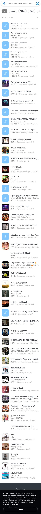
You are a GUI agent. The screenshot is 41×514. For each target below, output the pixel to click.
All (4, 11)
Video (22, 11)
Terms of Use (20, 489)
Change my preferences (10, 504)
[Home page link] (4, 3)
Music (13, 11)
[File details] (20, 26)
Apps (31, 11)
